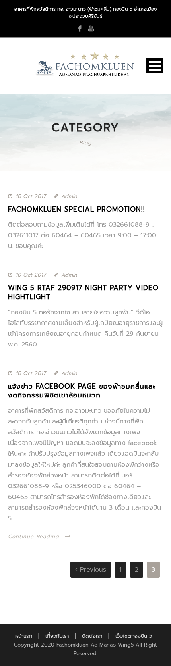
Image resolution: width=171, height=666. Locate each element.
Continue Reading (33, 536)
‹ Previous (90, 569)
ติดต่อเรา (92, 636)
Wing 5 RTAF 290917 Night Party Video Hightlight (83, 292)
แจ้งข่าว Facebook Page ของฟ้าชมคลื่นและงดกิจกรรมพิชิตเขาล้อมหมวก (81, 390)
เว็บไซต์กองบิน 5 (133, 636)
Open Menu (154, 65)
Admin (69, 196)
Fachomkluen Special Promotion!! (76, 209)
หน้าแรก (23, 636)
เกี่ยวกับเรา (57, 636)
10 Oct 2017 (31, 196)
